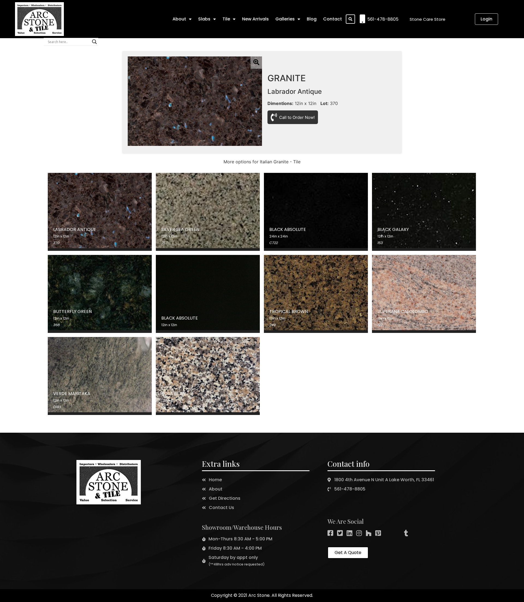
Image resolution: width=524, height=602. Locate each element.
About (179, 19)
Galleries (285, 19)
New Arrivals (255, 19)
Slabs (204, 19)
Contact (332, 19)
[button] (427, 19)
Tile (226, 19)
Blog (312, 19)
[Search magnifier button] (94, 42)
